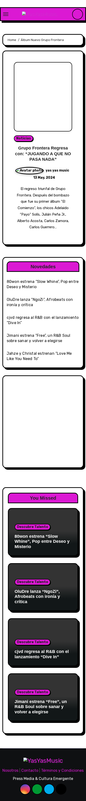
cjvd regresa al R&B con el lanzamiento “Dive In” (42, 654)
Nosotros (10, 770)
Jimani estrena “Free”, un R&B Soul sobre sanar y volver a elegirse (41, 706)
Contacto (29, 770)
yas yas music (57, 170)
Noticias (23, 138)
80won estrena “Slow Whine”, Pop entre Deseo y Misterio (42, 541)
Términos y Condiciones (62, 770)
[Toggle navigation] (5, 14)
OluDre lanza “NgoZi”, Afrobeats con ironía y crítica (37, 596)
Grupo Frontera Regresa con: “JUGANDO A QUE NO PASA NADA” (43, 154)
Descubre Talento (32, 527)
